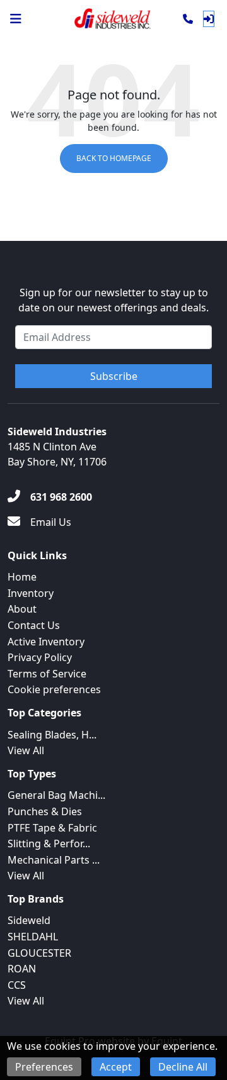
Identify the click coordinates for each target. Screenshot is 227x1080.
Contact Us (34, 625)
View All (26, 750)
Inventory (31, 593)
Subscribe (113, 376)
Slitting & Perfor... (49, 843)
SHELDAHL (33, 937)
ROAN (22, 969)
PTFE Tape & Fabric (52, 828)
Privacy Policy (40, 657)
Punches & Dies (45, 811)
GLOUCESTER (39, 953)
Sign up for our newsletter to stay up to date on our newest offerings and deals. (113, 300)
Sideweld (29, 920)
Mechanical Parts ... (54, 860)
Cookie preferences (54, 689)
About (22, 609)
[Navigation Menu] (15, 19)
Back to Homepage (113, 158)
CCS (17, 985)
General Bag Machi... (56, 795)
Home (22, 577)
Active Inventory (46, 642)
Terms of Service (47, 674)
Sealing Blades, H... (52, 735)
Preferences (44, 1067)
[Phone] (188, 19)
